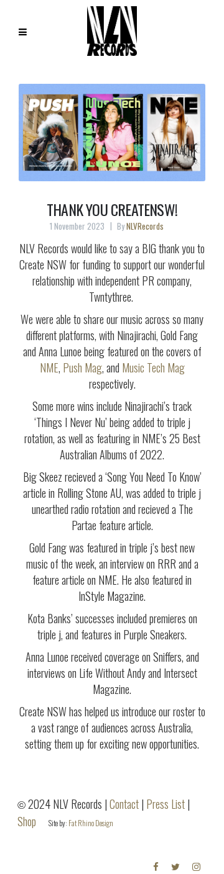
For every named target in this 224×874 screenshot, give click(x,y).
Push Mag (82, 367)
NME (49, 367)
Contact (124, 804)
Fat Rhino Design (90, 823)
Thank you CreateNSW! (112, 209)
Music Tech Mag (153, 367)
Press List (165, 804)
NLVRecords (145, 226)
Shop (26, 821)
